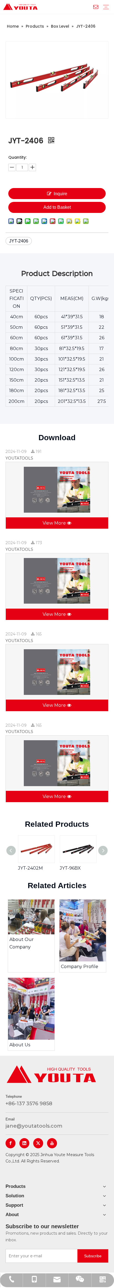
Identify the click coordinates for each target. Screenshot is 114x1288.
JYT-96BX (70, 868)
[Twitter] (38, 1143)
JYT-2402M (30, 868)
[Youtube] (52, 1143)
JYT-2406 (18, 241)
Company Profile (79, 966)
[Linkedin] (24, 1143)
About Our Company (21, 943)
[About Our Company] (31, 916)
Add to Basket (57, 207)
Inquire (60, 193)
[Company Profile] (82, 930)
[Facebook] (10, 1143)
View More (55, 523)
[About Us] (31, 1009)
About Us (19, 1044)
